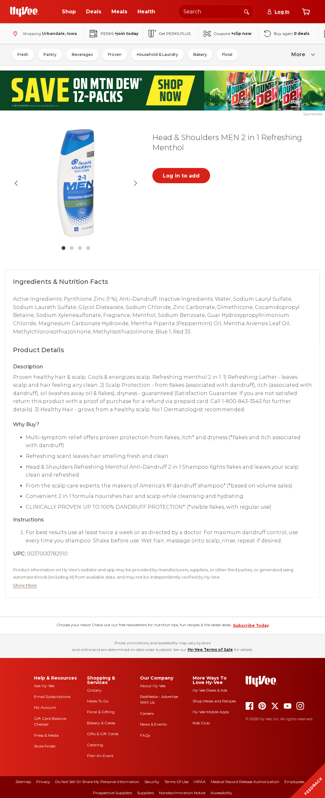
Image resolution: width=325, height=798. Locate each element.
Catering (95, 744)
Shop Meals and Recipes (214, 701)
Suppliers (145, 792)
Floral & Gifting (101, 711)
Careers (147, 713)
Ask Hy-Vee (44, 685)
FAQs (145, 735)
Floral (227, 54)
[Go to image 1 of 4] (63, 248)
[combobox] (216, 11)
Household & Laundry (157, 54)
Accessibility (221, 792)
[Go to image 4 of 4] (88, 248)
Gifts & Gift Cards (102, 733)
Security (151, 781)
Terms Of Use (176, 781)
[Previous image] (16, 183)
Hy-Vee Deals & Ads (210, 690)
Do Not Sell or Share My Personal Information (97, 781)
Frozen (115, 54)
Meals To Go (98, 701)
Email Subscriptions (52, 696)
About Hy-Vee (152, 685)
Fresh (22, 54)
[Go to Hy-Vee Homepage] (24, 12)
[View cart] (306, 11)
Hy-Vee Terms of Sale (210, 649)
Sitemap (23, 781)
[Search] (246, 11)
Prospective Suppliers (112, 792)
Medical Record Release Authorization (245, 781)
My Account (45, 707)
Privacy (43, 781)
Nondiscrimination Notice (182, 792)
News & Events (153, 724)
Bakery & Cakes (101, 723)
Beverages (82, 54)
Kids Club (201, 723)
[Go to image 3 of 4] (80, 248)
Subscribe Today (251, 625)
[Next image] (135, 183)
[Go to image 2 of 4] (72, 248)
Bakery (200, 54)
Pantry (49, 54)
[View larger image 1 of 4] (76, 183)
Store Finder (45, 746)
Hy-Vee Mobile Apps (211, 711)
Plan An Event (100, 755)
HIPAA (200, 781)
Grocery (94, 690)
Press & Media (46, 735)
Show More (25, 585)
